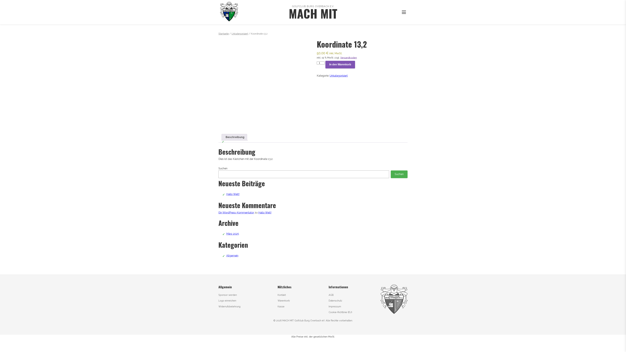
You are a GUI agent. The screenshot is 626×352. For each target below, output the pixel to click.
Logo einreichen (227, 300)
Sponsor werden (227, 294)
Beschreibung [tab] (235, 137)
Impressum (335, 306)
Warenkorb (284, 300)
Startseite (223, 33)
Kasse (281, 306)
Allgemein (232, 255)
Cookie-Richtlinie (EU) (340, 312)
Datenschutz (335, 300)
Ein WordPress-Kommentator (236, 212)
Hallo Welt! (232, 194)
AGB (331, 294)
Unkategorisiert (239, 33)
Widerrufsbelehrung (229, 306)
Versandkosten (348, 57)
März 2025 (232, 233)
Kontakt (282, 294)
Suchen (222, 168)
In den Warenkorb (340, 64)
